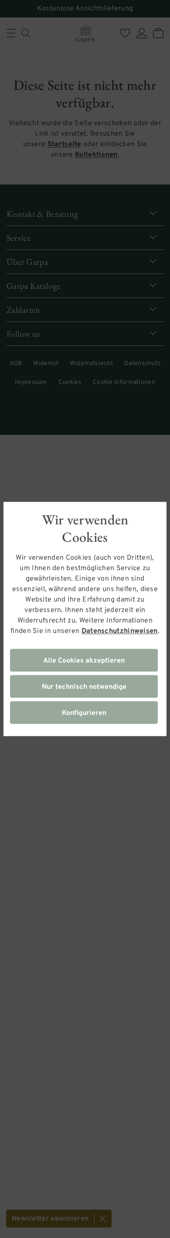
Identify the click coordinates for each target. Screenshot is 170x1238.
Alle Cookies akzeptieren (84, 661)
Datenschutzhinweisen (120, 631)
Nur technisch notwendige (84, 687)
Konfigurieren (84, 713)
